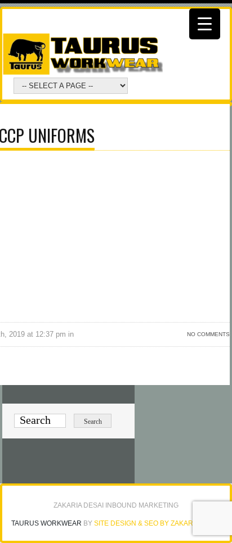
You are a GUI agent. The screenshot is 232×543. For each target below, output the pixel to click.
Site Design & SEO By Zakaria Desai (157, 523)
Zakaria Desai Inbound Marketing (116, 505)
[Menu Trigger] (204, 23)
